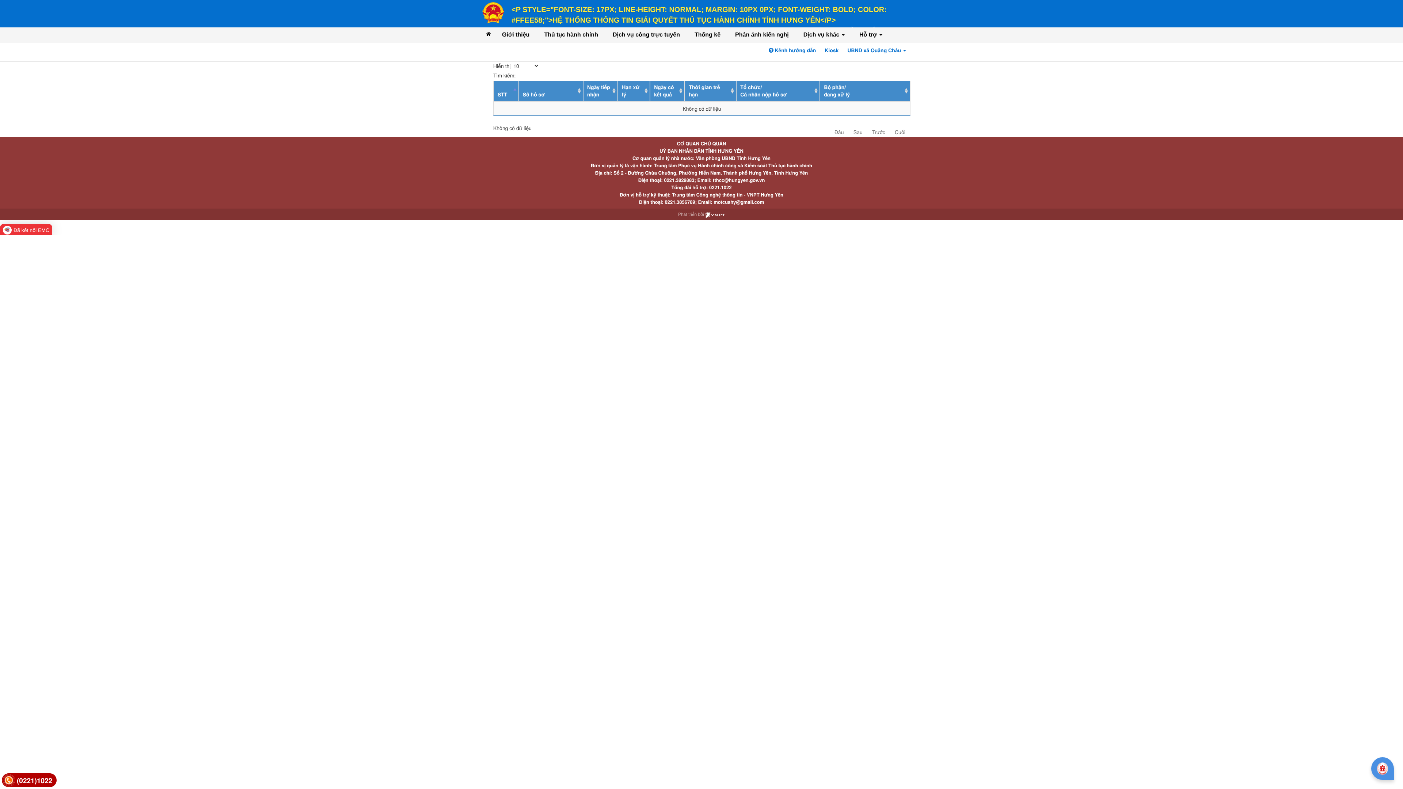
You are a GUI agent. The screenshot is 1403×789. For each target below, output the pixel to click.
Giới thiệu (515, 35)
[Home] (488, 33)
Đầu (839, 132)
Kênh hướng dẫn (794, 50)
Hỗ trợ (869, 35)
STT (502, 94)
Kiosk (832, 50)
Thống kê (707, 35)
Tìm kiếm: (504, 75)
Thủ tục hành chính (571, 35)
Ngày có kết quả (664, 91)
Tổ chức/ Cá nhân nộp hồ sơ (763, 91)
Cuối (900, 132)
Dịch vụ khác (822, 35)
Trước (878, 132)
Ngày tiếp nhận (598, 91)
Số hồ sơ (534, 94)
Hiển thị (502, 65)
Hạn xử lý (630, 91)
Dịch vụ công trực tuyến (646, 35)
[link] (29, 780)
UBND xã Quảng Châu (874, 50)
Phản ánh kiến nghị (762, 35)
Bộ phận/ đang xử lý (837, 91)
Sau (858, 132)
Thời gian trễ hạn (704, 91)
